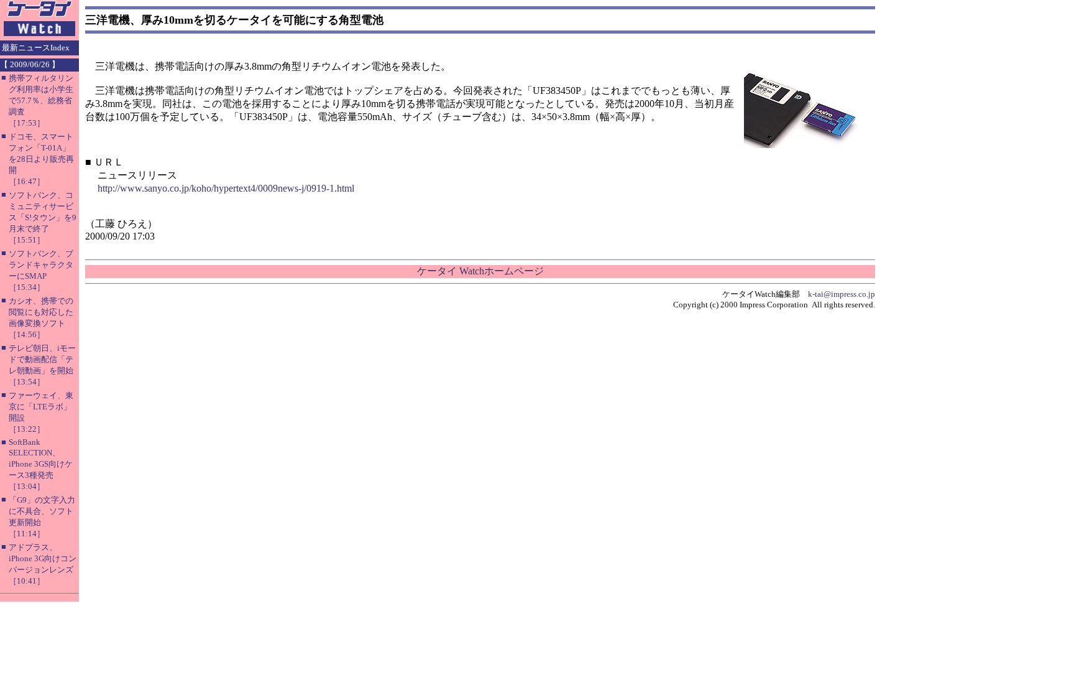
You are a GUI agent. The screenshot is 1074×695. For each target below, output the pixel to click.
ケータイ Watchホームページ (480, 271)
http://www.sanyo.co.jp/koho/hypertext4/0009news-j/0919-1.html (226, 188)
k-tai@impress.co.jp (841, 294)
